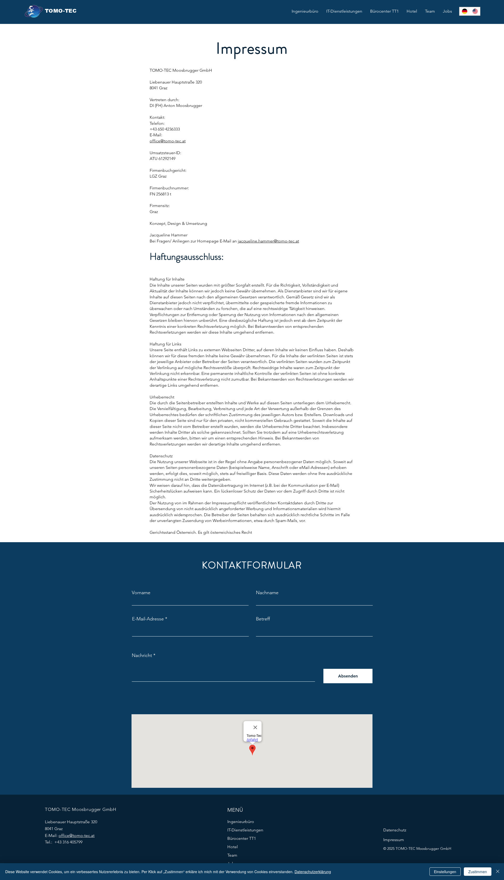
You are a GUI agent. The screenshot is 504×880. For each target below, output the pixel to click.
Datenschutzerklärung (313, 871)
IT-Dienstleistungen (245, 829)
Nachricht (142, 655)
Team (232, 855)
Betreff (263, 619)
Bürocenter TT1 (241, 838)
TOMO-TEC (61, 11)
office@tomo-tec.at (168, 140)
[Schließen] (498, 871)
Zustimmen (477, 871)
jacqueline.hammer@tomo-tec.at (268, 241)
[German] (464, 11)
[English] (475, 11)
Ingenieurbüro (240, 821)
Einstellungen (445, 871)
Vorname (141, 592)
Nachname (267, 592)
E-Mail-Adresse (148, 619)
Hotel (232, 846)
